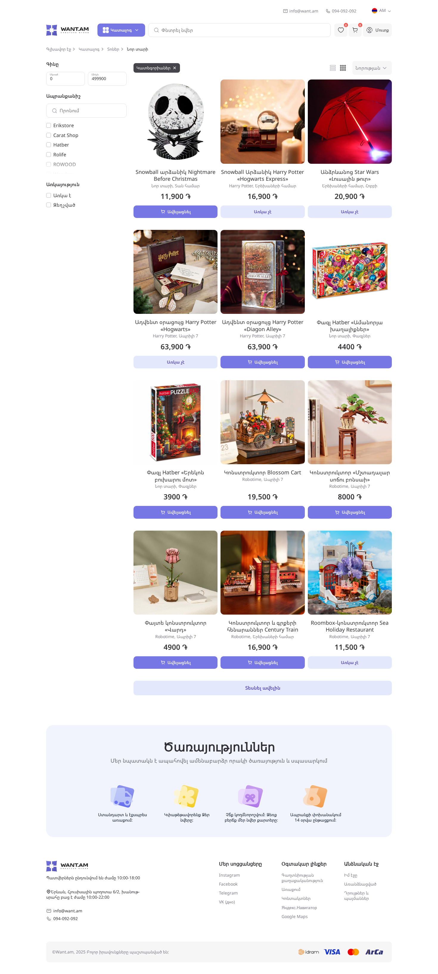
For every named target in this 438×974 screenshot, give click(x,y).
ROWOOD (64, 164)
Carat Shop (65, 135)
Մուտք (382, 30)
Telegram (228, 893)
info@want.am (303, 11)
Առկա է (62, 195)
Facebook (228, 884)
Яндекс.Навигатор (299, 907)
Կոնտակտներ (296, 898)
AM (382, 10)
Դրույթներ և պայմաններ (356, 895)
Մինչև (95, 74)
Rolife (59, 154)
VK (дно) (227, 902)
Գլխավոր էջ (58, 49)
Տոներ (113, 49)
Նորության (367, 68)
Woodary (63, 174)
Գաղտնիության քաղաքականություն (302, 877)
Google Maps (295, 916)
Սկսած (54, 74)
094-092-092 (344, 11)
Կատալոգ (89, 49)
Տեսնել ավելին (262, 688)
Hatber (61, 144)
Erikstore (63, 125)
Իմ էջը (350, 875)
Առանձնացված (360, 884)
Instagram (229, 875)
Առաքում (291, 889)
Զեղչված (64, 205)
